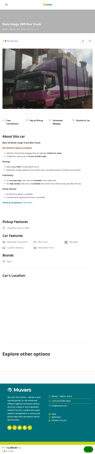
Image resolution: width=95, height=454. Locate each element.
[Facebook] (9, 427)
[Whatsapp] (30, 427)
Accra (12, 29)
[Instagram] (14, 427)
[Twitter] (19, 427)
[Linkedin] (25, 427)
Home (4, 29)
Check (88, 449)
